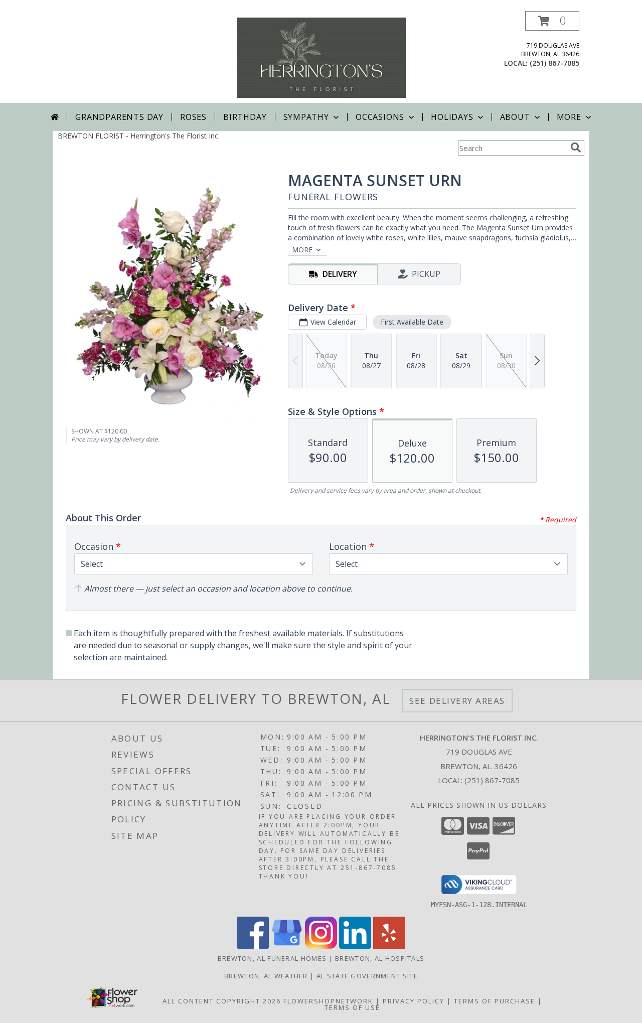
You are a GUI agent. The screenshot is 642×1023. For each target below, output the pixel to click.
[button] (552, 21)
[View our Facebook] (253, 946)
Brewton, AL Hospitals (379, 958)
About (515, 116)
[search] (576, 147)
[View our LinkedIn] (355, 946)
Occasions (380, 116)
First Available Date (412, 322)
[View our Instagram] (321, 946)
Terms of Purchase (494, 1000)
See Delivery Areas (457, 700)
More (569, 116)
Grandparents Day (119, 116)
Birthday (244, 116)
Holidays (452, 116)
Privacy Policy (413, 1000)
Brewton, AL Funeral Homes (272, 958)
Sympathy (306, 116)
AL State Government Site (367, 975)
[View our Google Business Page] (287, 946)
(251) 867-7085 (554, 63)
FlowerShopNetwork (328, 1000)
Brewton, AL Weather (266, 975)
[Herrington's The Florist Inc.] (321, 57)
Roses (193, 116)
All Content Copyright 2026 (222, 1000)
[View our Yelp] (389, 946)
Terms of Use (352, 1007)
